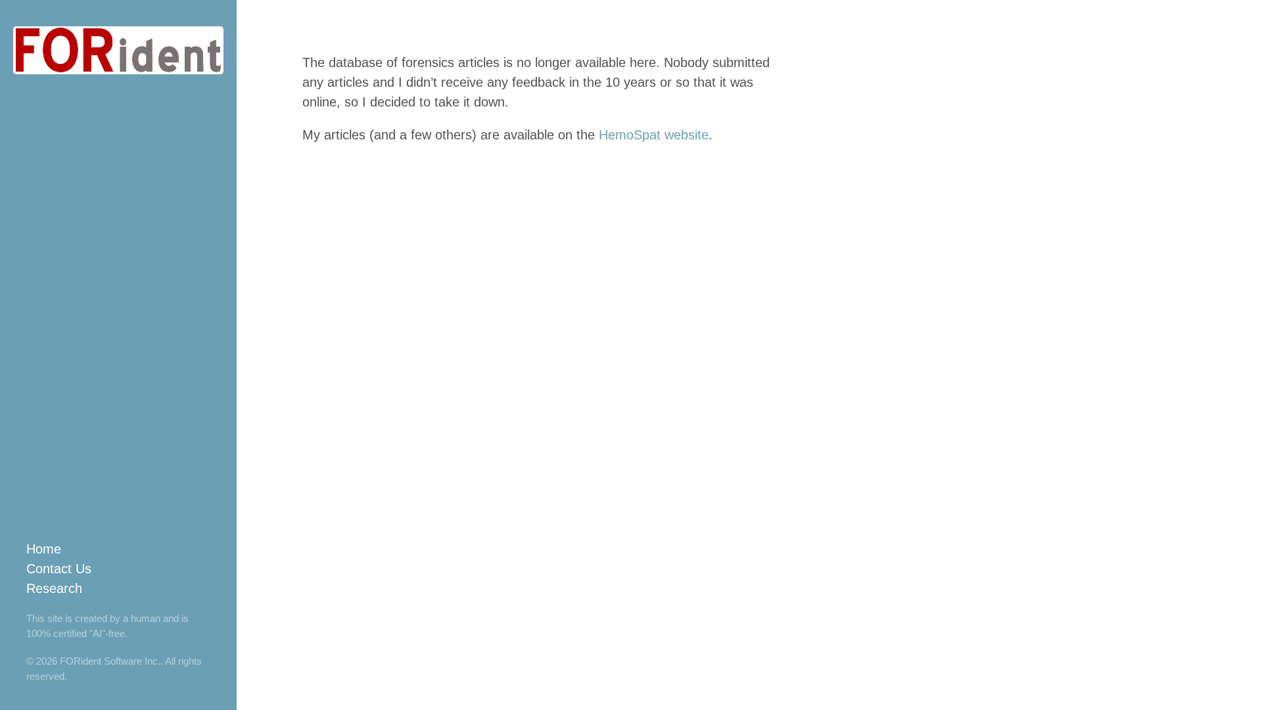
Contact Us (58, 568)
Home (43, 549)
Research (54, 588)
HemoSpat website (654, 135)
